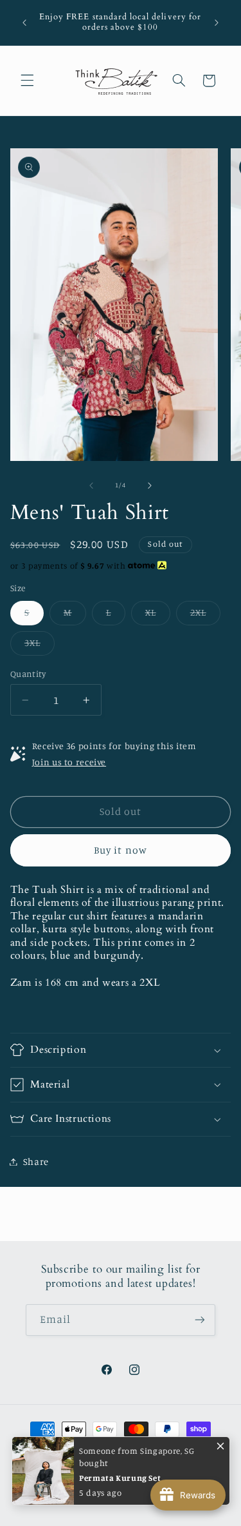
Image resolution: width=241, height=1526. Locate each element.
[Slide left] (91, 485)
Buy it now (120, 850)
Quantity (28, 674)
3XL (39, 645)
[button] (27, 80)
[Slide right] (150, 485)
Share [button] (36, 1161)
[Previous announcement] (24, 22)
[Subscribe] (200, 1320)
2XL (205, 615)
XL (157, 615)
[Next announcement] (216, 22)
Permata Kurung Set (120, 1477)
